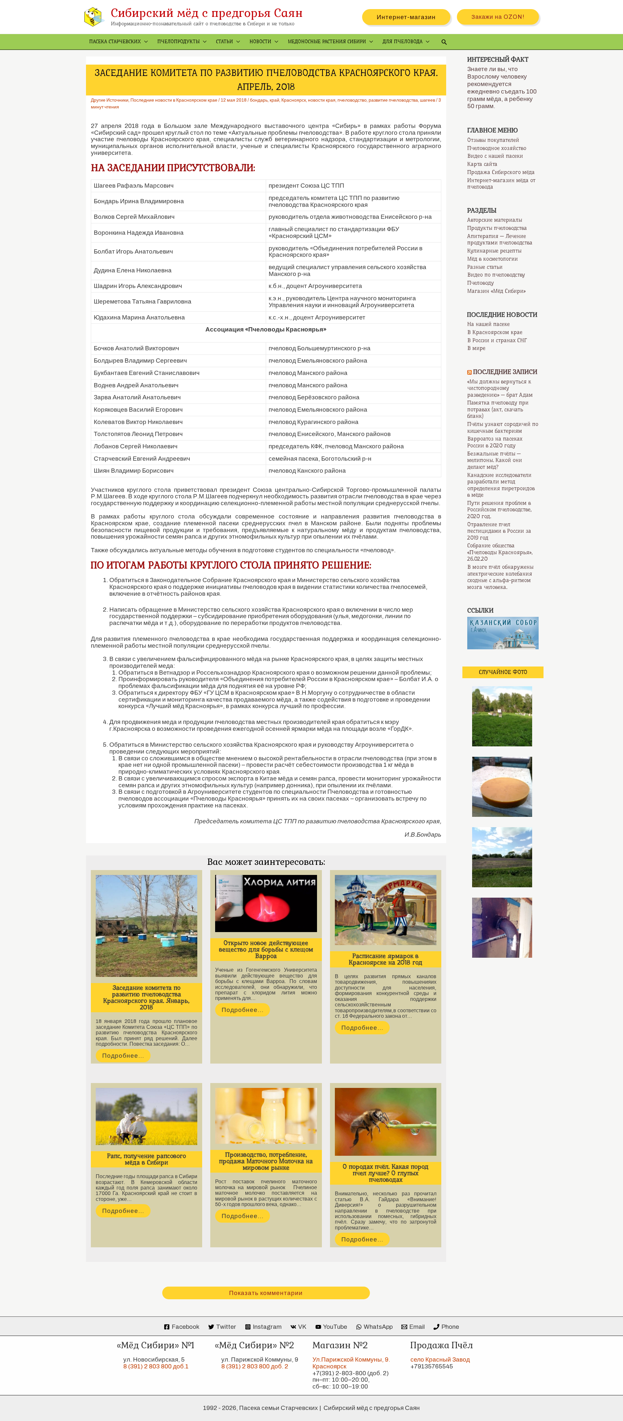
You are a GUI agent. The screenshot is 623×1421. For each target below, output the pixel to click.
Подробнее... (123, 1055)
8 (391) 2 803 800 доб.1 (156, 1366)
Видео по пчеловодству (496, 274)
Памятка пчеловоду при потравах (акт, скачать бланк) (498, 409)
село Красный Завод (440, 1359)
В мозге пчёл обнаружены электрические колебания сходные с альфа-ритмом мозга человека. (500, 577)
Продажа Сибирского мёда (501, 172)
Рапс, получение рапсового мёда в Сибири (146, 1159)
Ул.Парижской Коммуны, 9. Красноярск (351, 1363)
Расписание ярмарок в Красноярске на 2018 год (385, 959)
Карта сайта (482, 164)
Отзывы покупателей (493, 140)
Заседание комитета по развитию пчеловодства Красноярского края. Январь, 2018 (146, 997)
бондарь (259, 100)
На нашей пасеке (488, 324)
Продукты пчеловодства (497, 228)
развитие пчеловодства (393, 100)
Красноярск (293, 100)
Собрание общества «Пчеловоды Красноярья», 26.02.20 (499, 552)
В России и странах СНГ (497, 340)
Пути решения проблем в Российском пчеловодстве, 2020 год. (499, 509)
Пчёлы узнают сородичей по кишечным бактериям (502, 427)
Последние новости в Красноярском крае (173, 100)
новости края (322, 100)
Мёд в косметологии (492, 259)
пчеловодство (352, 100)
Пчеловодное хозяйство (496, 148)
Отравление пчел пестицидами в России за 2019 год (499, 531)
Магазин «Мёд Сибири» (496, 291)
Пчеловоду (480, 283)
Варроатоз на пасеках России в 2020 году (494, 442)
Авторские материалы (494, 220)
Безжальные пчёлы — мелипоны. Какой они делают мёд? (494, 460)
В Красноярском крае (494, 332)
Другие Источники (109, 100)
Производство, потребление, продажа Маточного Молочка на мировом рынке (266, 1161)
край (274, 100)
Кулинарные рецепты (494, 250)
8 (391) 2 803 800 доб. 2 (254, 1366)
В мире (476, 348)
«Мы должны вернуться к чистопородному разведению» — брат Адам (500, 388)
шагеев (427, 100)
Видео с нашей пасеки (495, 156)
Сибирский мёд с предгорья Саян (207, 13)
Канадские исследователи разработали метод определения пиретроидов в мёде (501, 485)
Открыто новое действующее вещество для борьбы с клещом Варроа (266, 949)
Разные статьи (485, 267)
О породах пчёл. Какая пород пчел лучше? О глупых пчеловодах (386, 1173)
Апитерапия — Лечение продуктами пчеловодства (499, 239)
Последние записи (505, 372)
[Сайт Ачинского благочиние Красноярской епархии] (503, 632)
